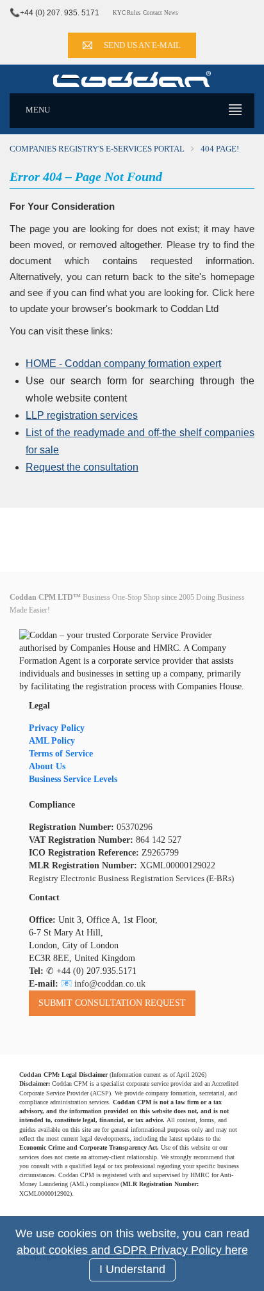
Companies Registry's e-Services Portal (97, 148)
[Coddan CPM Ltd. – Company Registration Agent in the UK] (132, 78)
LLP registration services (82, 415)
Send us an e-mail (142, 45)
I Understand (132, 1269)
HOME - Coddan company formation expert (123, 363)
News (171, 13)
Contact (152, 13)
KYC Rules (127, 13)
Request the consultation (82, 467)
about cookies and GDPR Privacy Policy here (132, 1250)
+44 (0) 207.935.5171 (96, 971)
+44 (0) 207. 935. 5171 (59, 12)
